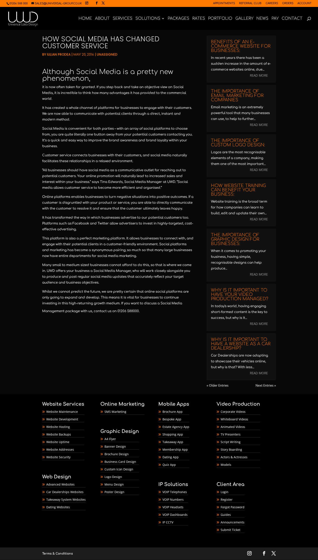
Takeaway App (172, 442)
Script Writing (231, 442)
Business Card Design (120, 462)
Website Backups (58, 434)
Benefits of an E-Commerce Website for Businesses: (240, 46)
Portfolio (220, 19)
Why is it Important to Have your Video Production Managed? (239, 294)
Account (304, 3)
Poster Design (114, 492)
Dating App (170, 457)
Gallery (244, 19)
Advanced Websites (60, 484)
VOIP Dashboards (175, 515)
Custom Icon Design (118, 469)
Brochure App (172, 412)
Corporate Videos (233, 412)
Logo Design (113, 477)
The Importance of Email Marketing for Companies (237, 95)
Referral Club (250, 3)
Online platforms (56, 197)
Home (85, 19)
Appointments (224, 3)
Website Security (58, 457)
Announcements (232, 522)
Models (226, 465)
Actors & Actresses (234, 457)
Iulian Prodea (59, 54)
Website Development (62, 419)
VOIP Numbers (173, 499)
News (262, 19)
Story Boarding (231, 449)
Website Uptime (57, 442)
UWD (171, 182)
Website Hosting (58, 427)
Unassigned (107, 54)
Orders (287, 3)
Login (224, 492)
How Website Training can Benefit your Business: (238, 190)
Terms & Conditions (57, 553)
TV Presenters (231, 434)
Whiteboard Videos (234, 419)
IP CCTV (167, 522)
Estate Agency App (175, 427)
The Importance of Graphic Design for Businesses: (235, 239)
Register (227, 499)
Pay (275, 19)
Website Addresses (60, 449)
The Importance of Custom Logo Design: (238, 142)
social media (160, 155)
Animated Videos (233, 427)
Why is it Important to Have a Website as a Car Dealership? (240, 344)
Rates (198, 19)
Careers (272, 3)
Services (122, 19)
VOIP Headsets (172, 507)
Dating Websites (58, 507)
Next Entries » (265, 385)
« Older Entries (217, 385)
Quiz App (169, 465)
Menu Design (114, 484)
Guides (226, 515)
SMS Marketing (115, 412)
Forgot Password (232, 507)
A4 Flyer (110, 439)
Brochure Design (116, 454)
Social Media (98, 72)
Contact (292, 19)
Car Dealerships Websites (65, 492)
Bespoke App (171, 419)
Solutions (147, 19)
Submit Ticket (230, 530)
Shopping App (172, 434)
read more (259, 75)
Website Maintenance (62, 412)
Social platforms (172, 244)
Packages (178, 19)
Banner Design (115, 446)
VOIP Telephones (174, 492)
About (102, 19)
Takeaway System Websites (66, 499)
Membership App (175, 449)
